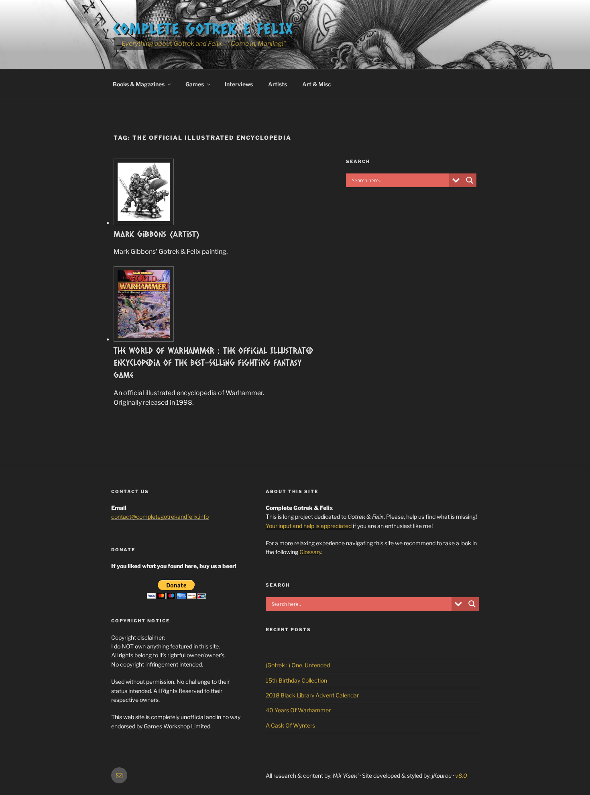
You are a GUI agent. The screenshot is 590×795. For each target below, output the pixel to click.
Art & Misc (316, 84)
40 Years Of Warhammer (298, 710)
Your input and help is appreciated (309, 525)
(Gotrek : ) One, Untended (298, 665)
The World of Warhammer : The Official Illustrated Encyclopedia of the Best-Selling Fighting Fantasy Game (213, 363)
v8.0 (461, 775)
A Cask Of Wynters (290, 725)
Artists (277, 84)
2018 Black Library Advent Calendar (312, 695)
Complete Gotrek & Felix (204, 28)
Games (194, 84)
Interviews (239, 84)
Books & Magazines (139, 84)
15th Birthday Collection (296, 680)
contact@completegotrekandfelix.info (160, 516)
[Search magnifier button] (469, 180)
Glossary (310, 551)
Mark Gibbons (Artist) (157, 233)
